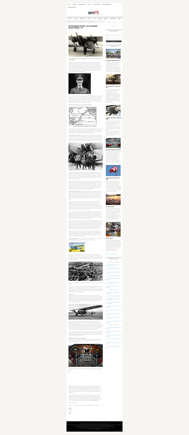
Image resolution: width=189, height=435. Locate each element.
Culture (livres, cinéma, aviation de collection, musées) (105, 426)
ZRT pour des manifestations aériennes (114, 327)
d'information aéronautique (85, 423)
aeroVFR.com (92, 423)
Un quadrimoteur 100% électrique (113, 306)
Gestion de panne (110, 275)
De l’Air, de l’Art (109, 238)
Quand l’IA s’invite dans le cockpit (113, 321)
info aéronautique (86, 425)
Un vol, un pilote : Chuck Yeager (113, 309)
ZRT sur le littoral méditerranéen (113, 346)
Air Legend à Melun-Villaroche (113, 60)
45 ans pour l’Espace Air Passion (113, 149)
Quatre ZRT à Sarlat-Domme (112, 342)
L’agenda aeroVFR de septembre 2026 (114, 292)
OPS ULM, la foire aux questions (113, 313)
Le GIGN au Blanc (110, 262)
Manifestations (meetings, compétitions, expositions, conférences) (85, 426)
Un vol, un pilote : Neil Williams (112, 272)
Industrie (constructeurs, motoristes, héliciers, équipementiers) (103, 425)
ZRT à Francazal (110, 324)
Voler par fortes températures (112, 317)
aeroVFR (94, 13)
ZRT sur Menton (110, 289)
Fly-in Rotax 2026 (110, 206)
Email (107, 37)
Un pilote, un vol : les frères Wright (113, 331)
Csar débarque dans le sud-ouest (113, 278)
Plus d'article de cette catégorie (111, 254)
